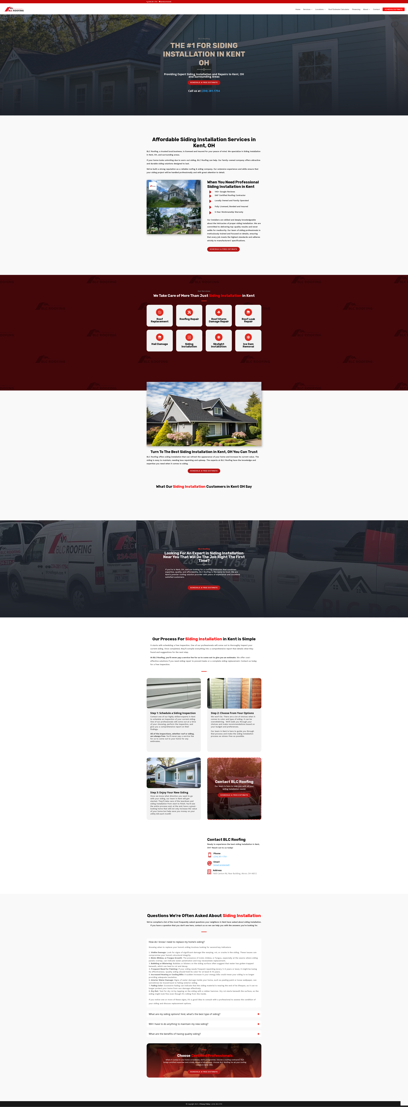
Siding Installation (189, 345)
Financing (356, 9)
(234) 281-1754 (152, 2)
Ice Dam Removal (248, 345)
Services (306, 9)
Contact (376, 9)
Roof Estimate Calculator (339, 9)
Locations (319, 9)
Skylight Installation (219, 345)
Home (297, 9)
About (365, 9)
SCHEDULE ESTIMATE (393, 9)
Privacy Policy (205, 1104)
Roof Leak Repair (248, 320)
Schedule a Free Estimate (204, 82)
